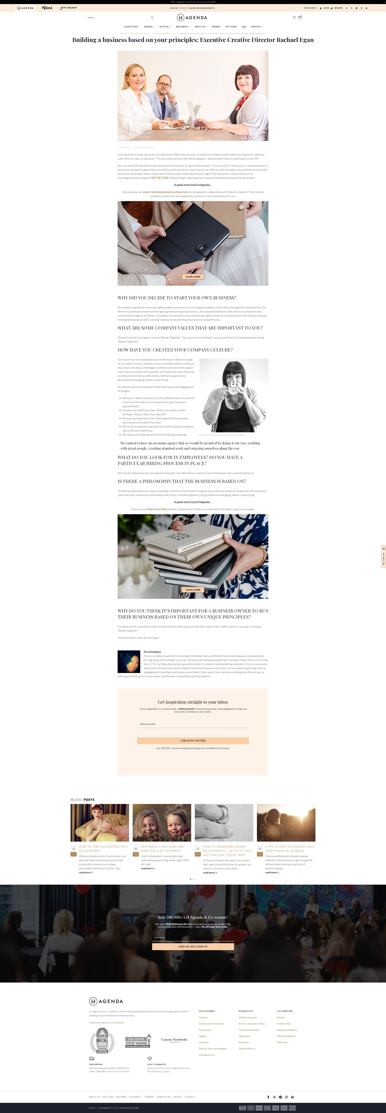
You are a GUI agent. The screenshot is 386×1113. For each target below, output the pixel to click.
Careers (149, 1097)
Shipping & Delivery (287, 1029)
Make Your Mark (157, 509)
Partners (121, 1097)
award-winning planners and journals (165, 192)
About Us (200, 26)
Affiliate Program (248, 1017)
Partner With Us (247, 1048)
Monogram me (206, 1054)
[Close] (384, 549)
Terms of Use (163, 1097)
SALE (244, 26)
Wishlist (281, 1017)
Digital (202, 1036)
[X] (352, 8)
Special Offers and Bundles (213, 1048)
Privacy (177, 1097)
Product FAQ (284, 1023)
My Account (310, 8)
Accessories (205, 1029)
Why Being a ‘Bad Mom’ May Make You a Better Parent (100, 848)
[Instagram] (361, 8)
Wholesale (244, 1036)
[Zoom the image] (25, 7)
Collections (130, 26)
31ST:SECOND (160, 177)
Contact (190, 1097)
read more (85, 868)
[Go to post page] (100, 823)
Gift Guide (231, 26)
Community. (118, 1022)
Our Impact (135, 1097)
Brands (148, 26)
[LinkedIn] (366, 8)
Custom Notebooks (249, 1029)
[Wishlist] (294, 17)
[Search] (152, 17)
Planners (203, 1017)
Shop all (164, 26)
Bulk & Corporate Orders (252, 1023)
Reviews (216, 26)
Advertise (244, 1042)
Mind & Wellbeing (147, 147)
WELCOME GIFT (383, 559)
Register (338, 8)
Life (136, 147)
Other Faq (282, 1042)
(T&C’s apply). (163, 1071)
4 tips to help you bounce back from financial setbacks (227, 848)
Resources (182, 26)
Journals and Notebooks (211, 1023)
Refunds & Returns (286, 1036)
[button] (190, 879)
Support (255, 26)
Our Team (107, 1097)
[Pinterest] (356, 8)
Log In (326, 8)
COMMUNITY (183, 8)
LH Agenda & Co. (124, 147)
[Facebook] (347, 8)
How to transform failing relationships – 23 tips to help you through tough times (165, 850)
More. (127, 1071)
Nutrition (204, 1042)
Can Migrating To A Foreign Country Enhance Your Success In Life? (287, 850)
